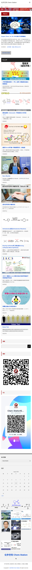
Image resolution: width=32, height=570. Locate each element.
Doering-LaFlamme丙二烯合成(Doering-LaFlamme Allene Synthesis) (13, 246)
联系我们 (19, 563)
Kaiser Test (6, 327)
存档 (15, 563)
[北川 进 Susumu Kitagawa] (6, 526)
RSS (16, 559)
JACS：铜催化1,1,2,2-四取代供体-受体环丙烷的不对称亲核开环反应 (15, 277)
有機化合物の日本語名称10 (9, 306)
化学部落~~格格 (10, 47)
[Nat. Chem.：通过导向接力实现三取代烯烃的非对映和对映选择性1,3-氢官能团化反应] (26, 525)
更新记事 (11, 563)
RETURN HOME (6, 52)
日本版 (23, 563)
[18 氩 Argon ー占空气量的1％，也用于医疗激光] (16, 525)
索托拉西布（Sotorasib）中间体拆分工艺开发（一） (14, 113)
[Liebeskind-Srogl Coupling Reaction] (16, 545)
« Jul (2, 495)
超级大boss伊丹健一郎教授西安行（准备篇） (14, 147)
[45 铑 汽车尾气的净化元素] (16, 535)
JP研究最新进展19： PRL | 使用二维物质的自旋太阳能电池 (15, 82)
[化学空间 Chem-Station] (9, 2)
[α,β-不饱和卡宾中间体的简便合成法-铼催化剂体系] (6, 545)
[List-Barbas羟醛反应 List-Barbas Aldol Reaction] (16, 504)
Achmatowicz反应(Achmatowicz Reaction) (14, 228)
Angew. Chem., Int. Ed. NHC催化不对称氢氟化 (13, 36)
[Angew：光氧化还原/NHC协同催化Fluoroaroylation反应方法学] (26, 515)
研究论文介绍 (18, 47)
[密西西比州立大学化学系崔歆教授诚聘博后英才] (6, 515)
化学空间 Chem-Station (16, 555)
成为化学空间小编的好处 (9, 204)
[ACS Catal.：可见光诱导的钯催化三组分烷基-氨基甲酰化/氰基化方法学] (16, 515)
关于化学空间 (6, 563)
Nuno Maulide (6, 176)
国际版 (26, 563)
